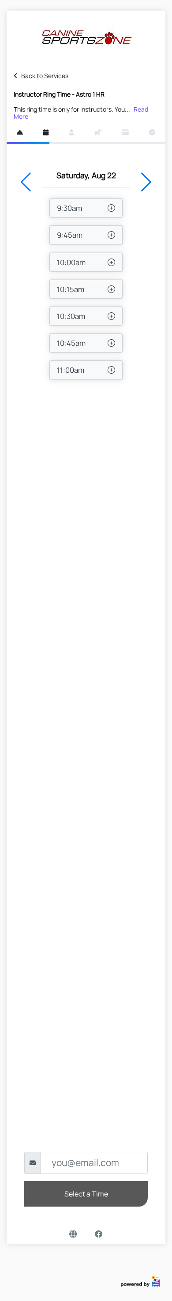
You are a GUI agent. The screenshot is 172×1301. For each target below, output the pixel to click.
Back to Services (44, 75)
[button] (26, 182)
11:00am (70, 370)
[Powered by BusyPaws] (140, 1280)
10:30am (71, 316)
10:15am (70, 289)
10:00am (71, 262)
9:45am (69, 235)
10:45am (71, 343)
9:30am (69, 208)
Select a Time (86, 1194)
